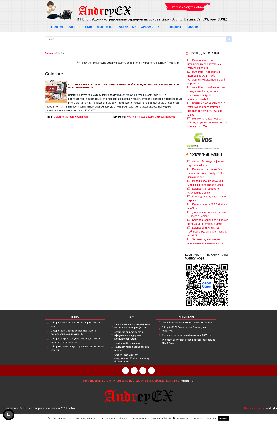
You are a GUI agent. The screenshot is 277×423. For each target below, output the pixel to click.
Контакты (187, 380)
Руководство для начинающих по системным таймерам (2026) (204, 64)
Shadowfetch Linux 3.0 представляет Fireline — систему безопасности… (131, 358)
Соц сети (74, 26)
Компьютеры (156, 116)
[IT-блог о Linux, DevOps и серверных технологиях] (59, 10)
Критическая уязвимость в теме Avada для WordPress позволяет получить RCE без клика (206, 108)
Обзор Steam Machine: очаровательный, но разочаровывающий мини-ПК (73, 332)
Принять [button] (223, 418)
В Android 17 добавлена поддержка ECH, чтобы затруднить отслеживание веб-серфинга (206, 77)
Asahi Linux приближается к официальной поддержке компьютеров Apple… (128, 335)
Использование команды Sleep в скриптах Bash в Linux (205, 182)
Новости (192, 26)
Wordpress (104, 26)
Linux (88, 26)
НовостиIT (171, 116)
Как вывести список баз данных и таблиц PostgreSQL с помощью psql (205, 173)
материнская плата (77, 116)
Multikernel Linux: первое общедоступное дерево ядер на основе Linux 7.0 (207, 122)
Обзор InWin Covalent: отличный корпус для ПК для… (75, 324)
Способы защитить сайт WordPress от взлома (187, 322)
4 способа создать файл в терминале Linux (205, 163)
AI (159, 26)
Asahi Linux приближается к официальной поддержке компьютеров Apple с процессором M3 (206, 93)
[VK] (142, 370)
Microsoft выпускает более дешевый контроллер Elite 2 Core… (188, 341)
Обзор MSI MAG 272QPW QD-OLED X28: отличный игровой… (77, 348)
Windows (147, 26)
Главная (57, 26)
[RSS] (125, 370)
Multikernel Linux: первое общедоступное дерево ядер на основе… (131, 347)
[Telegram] (151, 370)
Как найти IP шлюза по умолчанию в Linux (203, 190)
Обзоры (175, 26)
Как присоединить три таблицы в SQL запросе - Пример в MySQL (207, 231)
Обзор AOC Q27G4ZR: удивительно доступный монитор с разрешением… (75, 340)
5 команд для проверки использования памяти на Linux (206, 241)
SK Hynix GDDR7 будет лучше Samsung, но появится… (184, 329)
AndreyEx (271, 408)
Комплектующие (137, 116)
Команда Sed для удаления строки (206, 198)
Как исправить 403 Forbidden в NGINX (207, 206)
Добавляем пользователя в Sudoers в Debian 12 (206, 214)
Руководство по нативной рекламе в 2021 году (187, 335)
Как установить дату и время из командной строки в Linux (207, 221)
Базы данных (126, 26)
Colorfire (59, 116)
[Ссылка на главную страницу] (105, 8)
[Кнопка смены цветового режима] (8, 414)
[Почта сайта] (134, 370)
